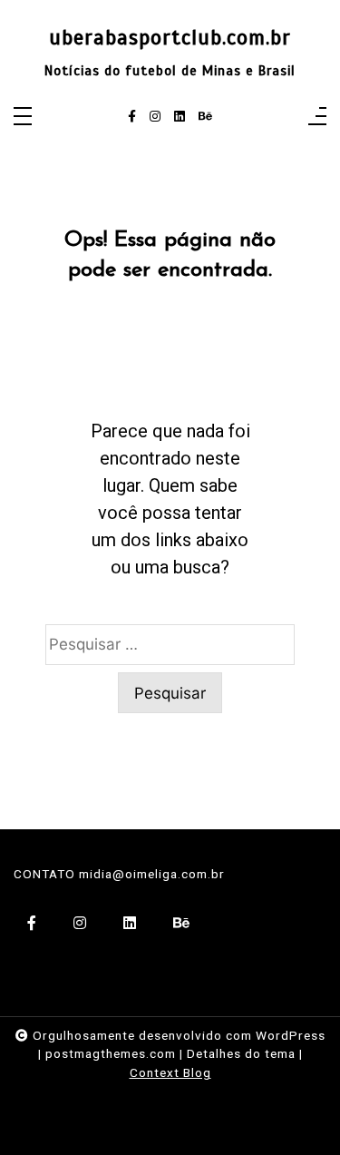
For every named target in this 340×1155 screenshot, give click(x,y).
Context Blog (170, 1072)
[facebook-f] (132, 117)
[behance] (205, 117)
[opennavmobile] (317, 117)
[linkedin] (179, 117)
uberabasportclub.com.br (170, 38)
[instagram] (155, 117)
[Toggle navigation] (23, 117)
